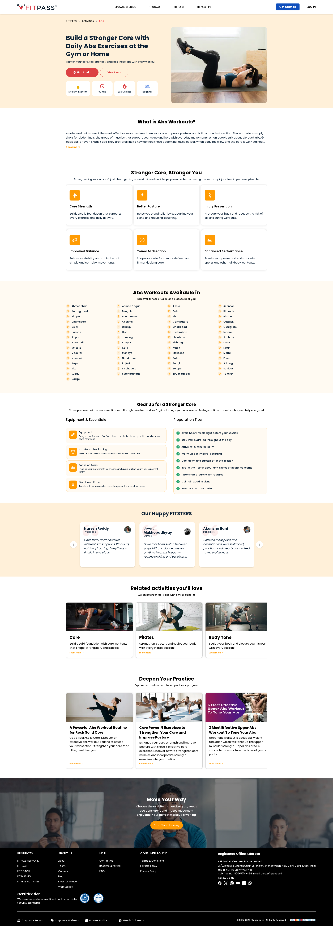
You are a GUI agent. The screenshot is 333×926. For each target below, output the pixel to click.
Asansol (228, 306)
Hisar (125, 332)
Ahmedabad (79, 306)
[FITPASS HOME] (37, 7)
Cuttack (228, 321)
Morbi (226, 353)
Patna (176, 358)
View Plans (114, 72)
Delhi (74, 327)
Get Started (287, 7)
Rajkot (126, 363)
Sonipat (228, 368)
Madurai (76, 353)
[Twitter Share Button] (226, 883)
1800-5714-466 (243, 873)
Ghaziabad (180, 327)
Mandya (127, 353)
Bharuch (228, 311)
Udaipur (76, 379)
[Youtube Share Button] (238, 883)
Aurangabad (79, 311)
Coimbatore (180, 321)
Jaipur (75, 337)
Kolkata (76, 347)
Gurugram (230, 327)
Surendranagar (132, 374)
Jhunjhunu (179, 337)
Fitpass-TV (204, 7)
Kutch (176, 347)
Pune (226, 358)
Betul (176, 311)
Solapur (178, 368)
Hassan (76, 332)
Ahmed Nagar (131, 306)
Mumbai (76, 358)
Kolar (226, 342)
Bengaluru (128, 311)
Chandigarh (79, 321)
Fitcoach (155, 7)
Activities (88, 21)
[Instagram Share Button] (232, 883)
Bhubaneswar (131, 316)
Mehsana (178, 353)
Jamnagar (128, 337)
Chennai (127, 321)
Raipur (75, 363)
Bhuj (175, 316)
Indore (227, 332)
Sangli (176, 363)
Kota (125, 347)
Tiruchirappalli (182, 374)
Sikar (74, 368)
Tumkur (228, 374)
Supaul (75, 374)
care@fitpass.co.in (272, 873)
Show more (73, 147)
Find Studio (82, 72)
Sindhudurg (129, 368)
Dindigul (127, 327)
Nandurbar (129, 358)
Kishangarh (180, 342)
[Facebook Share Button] (219, 883)
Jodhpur (228, 337)
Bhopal (75, 316)
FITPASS (71, 21)
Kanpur (126, 342)
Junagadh (77, 342)
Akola (176, 306)
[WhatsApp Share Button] (250, 883)
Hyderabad (180, 332)
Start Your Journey (166, 825)
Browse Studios (125, 7)
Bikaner (228, 316)
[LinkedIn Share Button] (244, 883)
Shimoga (228, 363)
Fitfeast (179, 7)
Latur (226, 347)
